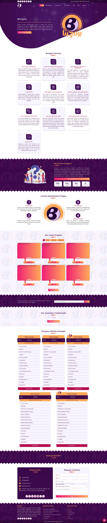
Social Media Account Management (53, 92)
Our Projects (66, 5)
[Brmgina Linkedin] (22, 1)
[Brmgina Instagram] (20, 1)
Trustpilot (53, 318)
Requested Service (60, 484)
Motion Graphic (29, 142)
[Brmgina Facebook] (18, 1)
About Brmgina (48, 5)
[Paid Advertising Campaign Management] (78, 87)
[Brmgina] (19, 5)
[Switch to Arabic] (88, 5)
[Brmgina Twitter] (24, 1)
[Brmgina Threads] (31, 1)
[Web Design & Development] (29, 62)
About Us (70, 511)
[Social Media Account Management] (53, 87)
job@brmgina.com (25, 486)
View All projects (53, 290)
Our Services (58, 5)
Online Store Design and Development (53, 67)
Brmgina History (72, 179)
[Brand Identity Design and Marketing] (78, 111)
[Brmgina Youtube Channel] (26, 1)
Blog (78, 5)
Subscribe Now (29, 388)
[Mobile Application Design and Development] (78, 62)
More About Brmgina (25, 32)
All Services (46, 518)
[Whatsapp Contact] (28, 1)
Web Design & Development (29, 67)
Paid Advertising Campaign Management (78, 92)
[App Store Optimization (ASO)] (53, 111)
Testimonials (71, 514)
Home (41, 5)
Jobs (74, 5)
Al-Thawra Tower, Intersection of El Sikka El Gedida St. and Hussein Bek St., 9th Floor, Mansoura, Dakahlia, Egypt (34, 489)
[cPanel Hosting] (29, 87)
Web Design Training (48, 513)
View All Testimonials (53, 321)
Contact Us (84, 5)
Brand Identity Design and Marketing (78, 116)
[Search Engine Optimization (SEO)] (29, 111)
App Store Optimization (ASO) (53, 116)
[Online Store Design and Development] (53, 62)
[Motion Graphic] (29, 137)
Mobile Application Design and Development (77, 67)
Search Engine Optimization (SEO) (29, 116)
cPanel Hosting (29, 92)
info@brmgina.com (26, 483)
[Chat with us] (104, 520)
